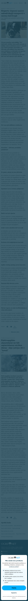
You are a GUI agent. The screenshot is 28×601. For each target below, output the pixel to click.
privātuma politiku (13, 566)
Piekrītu (14, 588)
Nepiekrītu (14, 593)
